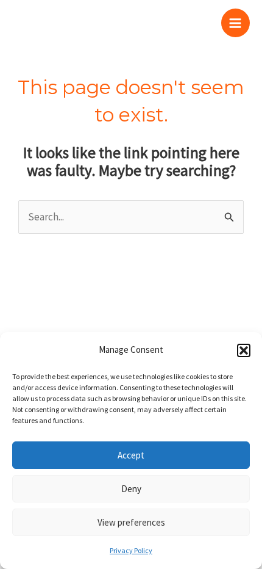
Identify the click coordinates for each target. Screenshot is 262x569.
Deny (131, 489)
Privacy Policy (131, 550)
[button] (244, 350)
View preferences (131, 522)
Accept (131, 455)
